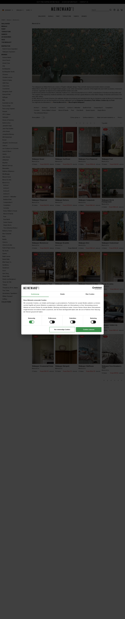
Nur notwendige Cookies (62, 329)
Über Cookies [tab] (90, 294)
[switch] (52, 321)
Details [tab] (62, 294)
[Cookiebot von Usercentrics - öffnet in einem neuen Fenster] (94, 288)
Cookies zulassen (88, 329)
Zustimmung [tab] (35, 294)
